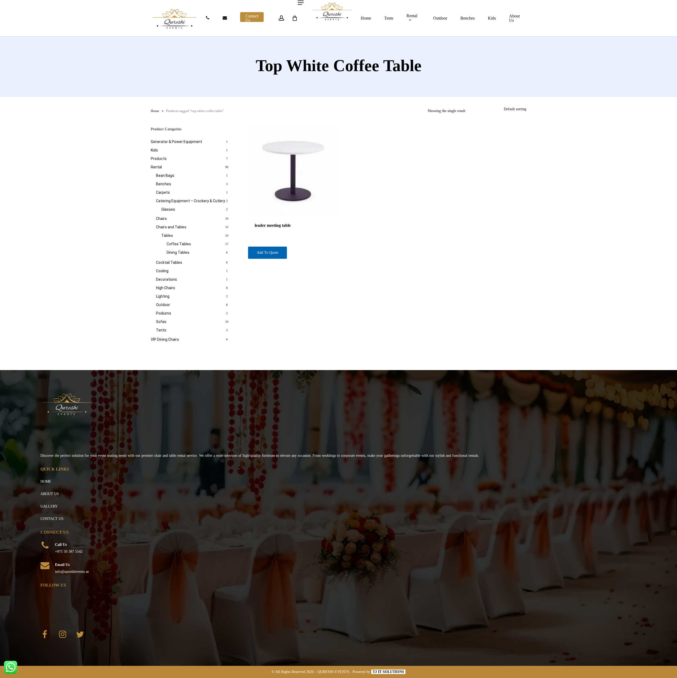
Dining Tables (178, 252)
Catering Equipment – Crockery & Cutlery (190, 201)
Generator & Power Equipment (176, 142)
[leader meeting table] (293, 171)
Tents (161, 330)
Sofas (161, 322)
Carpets (163, 192)
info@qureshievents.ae (72, 572)
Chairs (161, 218)
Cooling (162, 271)
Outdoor (163, 305)
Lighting (163, 296)
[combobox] (515, 109)
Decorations (166, 279)
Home (155, 111)
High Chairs (165, 288)
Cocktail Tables (169, 262)
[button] (301, 2)
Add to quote (267, 253)
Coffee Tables (179, 244)
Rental (156, 167)
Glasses (168, 209)
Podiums (163, 313)
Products (159, 158)
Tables (167, 235)
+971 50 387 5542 (69, 552)
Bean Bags (165, 175)
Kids (154, 150)
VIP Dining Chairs (165, 339)
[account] (281, 18)
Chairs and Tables (171, 227)
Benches (163, 184)
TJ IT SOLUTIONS (388, 672)
